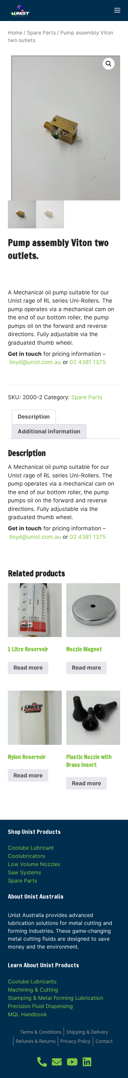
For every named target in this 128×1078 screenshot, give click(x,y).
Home (15, 33)
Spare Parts (41, 33)
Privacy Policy (75, 1041)
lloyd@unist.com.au (35, 362)
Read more (28, 667)
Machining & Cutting (33, 989)
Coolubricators (26, 856)
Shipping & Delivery (87, 1032)
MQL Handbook (27, 1014)
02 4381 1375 (88, 362)
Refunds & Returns (35, 1041)
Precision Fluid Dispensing (40, 1006)
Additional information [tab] (49, 431)
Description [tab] (34, 416)
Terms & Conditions (40, 1032)
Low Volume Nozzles (34, 864)
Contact (104, 1041)
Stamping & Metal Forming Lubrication (55, 998)
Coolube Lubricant (31, 847)
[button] (109, 64)
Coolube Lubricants (32, 981)
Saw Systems (24, 872)
